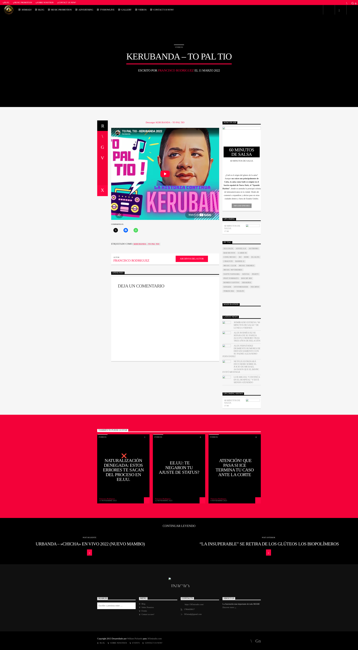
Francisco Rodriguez (176, 70)
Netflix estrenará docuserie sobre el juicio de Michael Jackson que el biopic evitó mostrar (240, 366)
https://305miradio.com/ (194, 604)
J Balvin (228, 261)
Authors (253, 249)
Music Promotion (23, 2)
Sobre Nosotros (45, 2)
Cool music (230, 257)
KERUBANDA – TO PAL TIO (146, 244)
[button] (241, 175)
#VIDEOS (179, 47)
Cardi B (242, 253)
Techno (255, 287)
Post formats (231, 278)
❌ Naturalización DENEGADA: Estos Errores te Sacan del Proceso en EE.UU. (123, 467)
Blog (6, 2)
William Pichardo (134, 638)
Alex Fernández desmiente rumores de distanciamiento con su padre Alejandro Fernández (241, 351)
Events (144, 611)
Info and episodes (241, 206)
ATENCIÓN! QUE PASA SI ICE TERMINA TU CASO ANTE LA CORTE (235, 467)
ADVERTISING (85, 10)
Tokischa (229, 291)
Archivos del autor (192, 259)
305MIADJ (26, 10)
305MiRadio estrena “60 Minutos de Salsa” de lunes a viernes (247, 325)
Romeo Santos (231, 283)
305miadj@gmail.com (193, 614)
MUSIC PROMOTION (61, 10)
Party (255, 274)
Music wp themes (233, 270)
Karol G (239, 261)
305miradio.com (154, 638)
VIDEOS (142, 10)
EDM (246, 257)
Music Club (230, 266)
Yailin (240, 291)
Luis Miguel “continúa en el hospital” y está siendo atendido (247, 380)
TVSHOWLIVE (107, 10)
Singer (227, 287)
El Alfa (255, 257)
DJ (240, 257)
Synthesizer (241, 287)
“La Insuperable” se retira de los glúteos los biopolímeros (269, 543)
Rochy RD (246, 278)
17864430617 (189, 609)
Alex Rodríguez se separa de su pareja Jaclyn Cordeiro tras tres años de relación (247, 337)
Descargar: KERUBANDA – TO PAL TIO (165, 122)
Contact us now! (67, 2)
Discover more (228, 607)
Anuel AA (241, 249)
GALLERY (126, 10)
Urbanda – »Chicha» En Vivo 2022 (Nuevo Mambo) (90, 543)
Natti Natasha (232, 274)
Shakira (246, 283)
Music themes (246, 266)
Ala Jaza (228, 249)
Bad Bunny (229, 253)
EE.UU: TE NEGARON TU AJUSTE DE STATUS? (179, 467)
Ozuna (245, 274)
